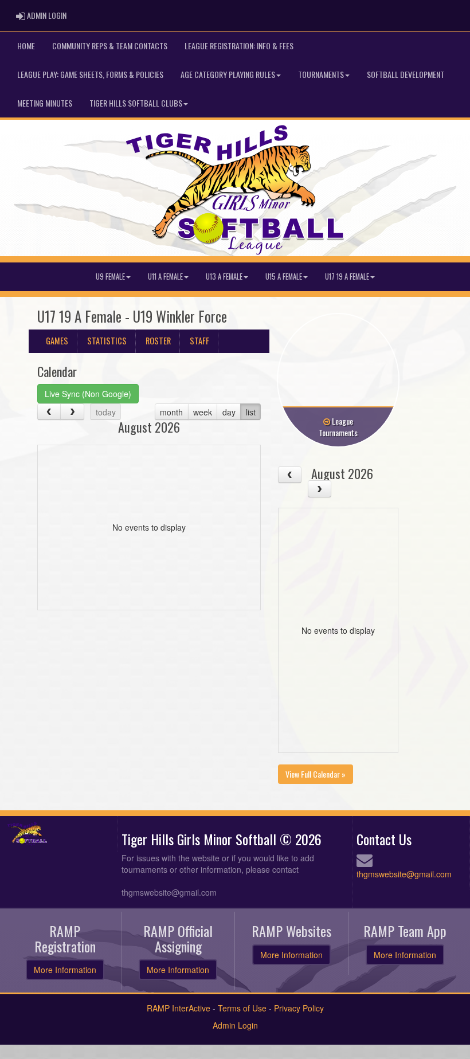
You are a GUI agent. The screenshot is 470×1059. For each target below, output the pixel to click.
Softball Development (405, 74)
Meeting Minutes (44, 103)
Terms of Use (242, 1008)
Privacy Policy (299, 1008)
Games (57, 341)
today (106, 412)
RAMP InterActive (178, 1008)
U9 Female (110, 276)
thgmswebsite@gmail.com (404, 874)
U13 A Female (224, 276)
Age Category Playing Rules (228, 74)
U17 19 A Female (347, 276)
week (202, 412)
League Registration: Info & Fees (239, 46)
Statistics (107, 341)
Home (26, 46)
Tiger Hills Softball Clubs (135, 103)
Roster (158, 341)
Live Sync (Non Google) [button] (88, 393)
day (229, 412)
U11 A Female (165, 276)
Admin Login (235, 1025)
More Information (65, 969)
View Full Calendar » (315, 774)
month (171, 412)
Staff (199, 341)
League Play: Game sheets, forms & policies (90, 74)
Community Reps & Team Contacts (109, 46)
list (251, 412)
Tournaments (321, 74)
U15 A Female (283, 276)
